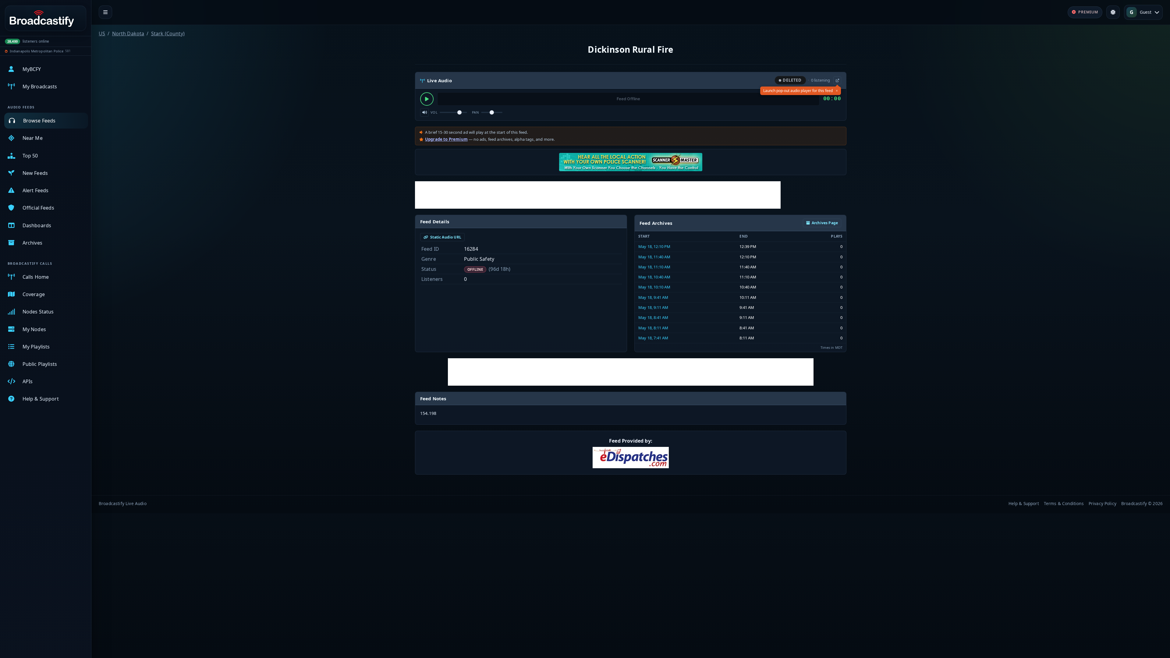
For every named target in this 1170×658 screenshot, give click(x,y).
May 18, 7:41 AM (653, 338)
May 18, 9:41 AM (653, 297)
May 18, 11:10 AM (654, 267)
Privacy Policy (1102, 503)
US (102, 33)
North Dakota (128, 33)
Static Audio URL (445, 237)
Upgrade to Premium (446, 139)
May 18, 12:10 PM (654, 246)
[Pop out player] (837, 80)
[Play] (427, 99)
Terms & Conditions (1064, 503)
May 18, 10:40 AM (654, 277)
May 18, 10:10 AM (654, 287)
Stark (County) (168, 33)
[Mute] (424, 112)
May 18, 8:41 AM (653, 317)
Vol (434, 112)
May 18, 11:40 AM (654, 257)
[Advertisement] (598, 195)
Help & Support (1024, 503)
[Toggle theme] (1113, 12)
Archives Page (825, 222)
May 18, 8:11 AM (653, 328)
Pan (475, 112)
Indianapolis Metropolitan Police (36, 51)
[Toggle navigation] (105, 12)
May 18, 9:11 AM (653, 307)
